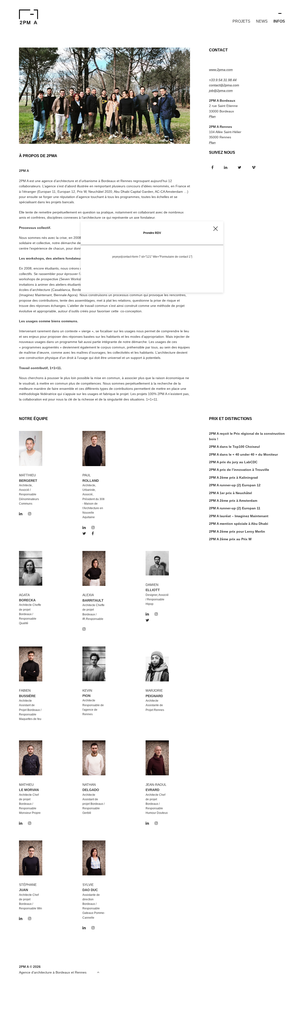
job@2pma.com (221, 90)
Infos (279, 21)
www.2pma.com (221, 70)
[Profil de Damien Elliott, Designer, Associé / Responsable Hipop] (157, 574)
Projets (241, 21)
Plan (212, 116)
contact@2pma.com (224, 85)
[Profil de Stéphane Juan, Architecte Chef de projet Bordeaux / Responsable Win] (30, 874)
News (262, 21)
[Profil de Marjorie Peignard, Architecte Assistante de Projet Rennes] (157, 680)
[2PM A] (33, 17)
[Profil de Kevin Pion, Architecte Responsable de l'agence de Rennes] (94, 680)
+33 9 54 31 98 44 (223, 80)
